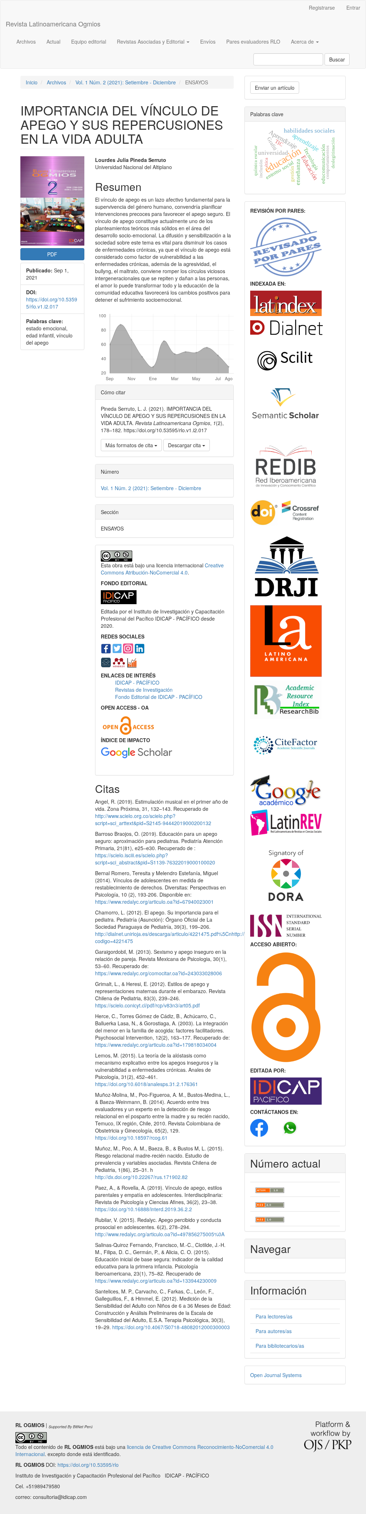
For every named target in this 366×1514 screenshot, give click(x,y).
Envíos (208, 41)
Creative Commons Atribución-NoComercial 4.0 (162, 569)
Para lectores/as (274, 1316)
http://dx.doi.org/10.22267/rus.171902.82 (141, 1176)
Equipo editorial (88, 41)
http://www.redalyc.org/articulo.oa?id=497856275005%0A (159, 1234)
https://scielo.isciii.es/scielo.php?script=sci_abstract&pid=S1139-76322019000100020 (155, 859)
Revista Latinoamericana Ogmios (53, 23)
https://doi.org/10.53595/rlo (88, 1464)
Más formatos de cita (129, 445)
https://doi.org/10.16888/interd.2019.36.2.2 (143, 1209)
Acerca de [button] (303, 41)
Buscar (337, 59)
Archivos (26, 41)
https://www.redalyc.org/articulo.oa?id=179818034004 (156, 1044)
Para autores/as (274, 1331)
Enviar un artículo (275, 87)
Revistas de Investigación (144, 689)
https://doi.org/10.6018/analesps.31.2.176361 (146, 1084)
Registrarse (322, 7)
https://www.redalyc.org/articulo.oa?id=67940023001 (154, 901)
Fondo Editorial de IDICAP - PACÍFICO (158, 696)
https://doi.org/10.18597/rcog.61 (131, 1137)
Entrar (353, 7)
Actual (53, 41)
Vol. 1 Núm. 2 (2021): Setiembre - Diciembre (125, 82)
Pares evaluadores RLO (253, 41)
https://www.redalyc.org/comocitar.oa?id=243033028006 (158, 973)
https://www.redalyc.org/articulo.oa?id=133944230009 (156, 1280)
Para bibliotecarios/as (280, 1345)
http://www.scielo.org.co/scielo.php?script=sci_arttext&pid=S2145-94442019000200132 (153, 819)
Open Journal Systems (276, 1375)
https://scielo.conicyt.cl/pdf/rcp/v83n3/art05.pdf (147, 1005)
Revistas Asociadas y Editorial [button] (151, 41)
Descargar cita (185, 445)
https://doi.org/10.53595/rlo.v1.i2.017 (51, 303)
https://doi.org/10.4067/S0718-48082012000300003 (171, 1327)
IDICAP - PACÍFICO (137, 682)
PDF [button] (52, 254)
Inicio (32, 82)
